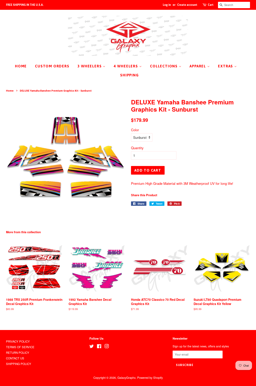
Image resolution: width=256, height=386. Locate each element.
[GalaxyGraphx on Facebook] (99, 347)
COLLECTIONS (164, 66)
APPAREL (198, 66)
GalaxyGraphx (126, 377)
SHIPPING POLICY (18, 364)
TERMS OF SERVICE (20, 347)
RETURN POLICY (17, 352)
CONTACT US (15, 358)
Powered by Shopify (150, 377)
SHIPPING (129, 75)
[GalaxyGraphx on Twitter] (91, 347)
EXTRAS (226, 66)
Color (135, 129)
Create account (187, 4)
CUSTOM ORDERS (52, 66)
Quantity (137, 147)
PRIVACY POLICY (18, 341)
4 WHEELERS (126, 66)
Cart (210, 4)
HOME (21, 66)
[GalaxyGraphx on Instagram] (106, 347)
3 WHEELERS (90, 66)
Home (10, 90)
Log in (167, 4)
